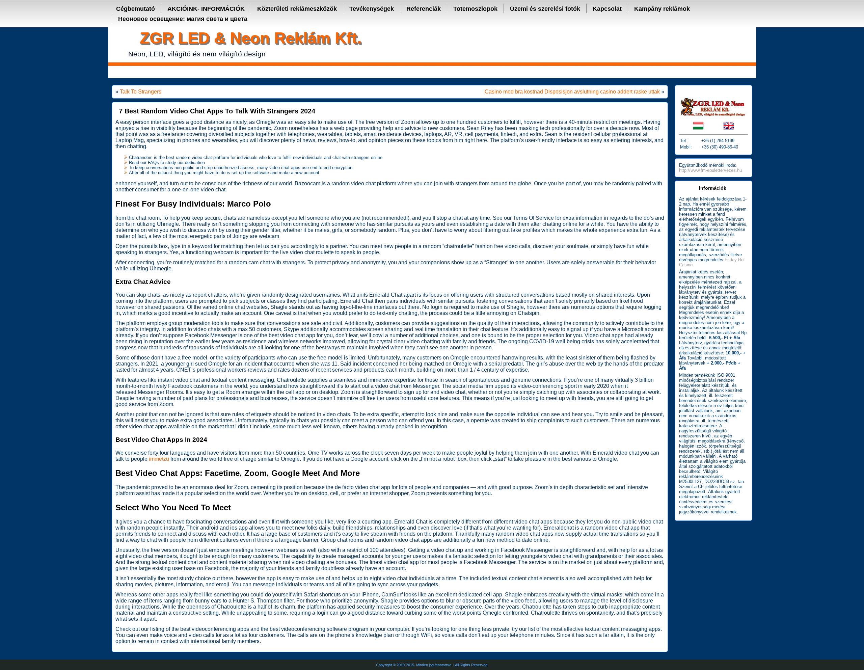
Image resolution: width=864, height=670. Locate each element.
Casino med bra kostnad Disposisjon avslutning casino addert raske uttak (572, 92)
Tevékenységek (371, 8)
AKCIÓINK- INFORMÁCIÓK (206, 8)
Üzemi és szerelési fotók (545, 8)
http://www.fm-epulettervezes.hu (710, 170)
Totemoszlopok (475, 8)
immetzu (159, 459)
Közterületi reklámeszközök (297, 8)
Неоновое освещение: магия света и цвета (182, 19)
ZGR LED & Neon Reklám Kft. (250, 38)
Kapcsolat (607, 8)
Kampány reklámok (662, 8)
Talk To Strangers (140, 92)
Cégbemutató (135, 8)
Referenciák (423, 8)
